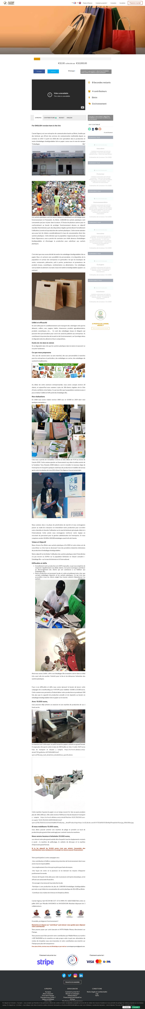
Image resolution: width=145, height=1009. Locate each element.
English (69, 117)
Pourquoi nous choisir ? (48, 997)
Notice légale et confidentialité (97, 992)
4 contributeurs (99, 91)
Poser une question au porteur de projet (100, 328)
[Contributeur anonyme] (93, 129)
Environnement (99, 103)
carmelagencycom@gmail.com (76, 946)
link (59, 126)
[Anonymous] (89, 129)
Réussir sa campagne (72, 994)
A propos (38, 117)
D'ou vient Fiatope (48, 995)
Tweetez (53, 71)
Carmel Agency (103, 324)
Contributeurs (50, 117)
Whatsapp (68, 71)
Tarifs (97, 995)
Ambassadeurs (72, 995)
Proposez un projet (135, 3)
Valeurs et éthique (48, 999)
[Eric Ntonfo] (96, 129)
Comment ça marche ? (101, 3)
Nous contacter (48, 994)
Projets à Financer (87, 3)
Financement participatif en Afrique (72, 998)
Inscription (122, 3)
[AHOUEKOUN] (100, 129)
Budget (61, 117)
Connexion (113, 3)
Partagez (39, 71)
